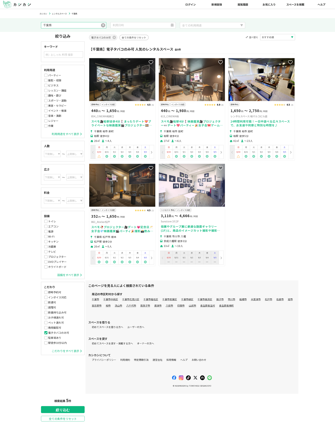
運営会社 (157, 359)
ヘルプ (321, 4)
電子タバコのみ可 (58, 332)
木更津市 (256, 299)
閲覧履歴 (243, 4)
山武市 (192, 305)
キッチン (53, 241)
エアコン (53, 226)
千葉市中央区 (110, 299)
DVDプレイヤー (57, 262)
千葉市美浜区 (205, 299)
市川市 (231, 299)
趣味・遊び (54, 95)
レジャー (53, 121)
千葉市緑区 (187, 299)
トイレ (52, 221)
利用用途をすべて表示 (65, 134)
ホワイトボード (57, 267)
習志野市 (97, 305)
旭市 (290, 299)
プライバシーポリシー (104, 359)
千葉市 (95, 299)
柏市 (108, 305)
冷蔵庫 (52, 246)
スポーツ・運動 (57, 100)
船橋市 (243, 299)
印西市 (181, 305)
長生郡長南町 (226, 305)
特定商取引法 (141, 359)
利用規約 (125, 359)
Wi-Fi (51, 236)
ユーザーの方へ (135, 327)
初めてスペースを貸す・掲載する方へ (112, 343)
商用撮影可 (54, 327)
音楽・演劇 (54, 115)
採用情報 (171, 359)
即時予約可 (54, 292)
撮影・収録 (54, 80)
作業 (50, 126)
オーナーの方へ (145, 343)
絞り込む (63, 410)
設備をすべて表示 (68, 275)
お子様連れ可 (56, 317)
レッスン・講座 (57, 90)
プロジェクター (57, 256)
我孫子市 (145, 305)
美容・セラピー (57, 105)
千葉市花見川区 (130, 299)
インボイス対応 (57, 297)
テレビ (52, 251)
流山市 (118, 305)
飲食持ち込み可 (57, 312)
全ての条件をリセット (63, 419)
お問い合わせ (199, 359)
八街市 (169, 305)
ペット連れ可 (56, 322)
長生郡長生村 (207, 305)
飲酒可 (52, 302)
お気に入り (269, 4)
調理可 (52, 307)
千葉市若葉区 (169, 299)
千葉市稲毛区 (150, 299)
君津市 (158, 305)
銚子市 (220, 299)
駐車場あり (54, 338)
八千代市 (131, 305)
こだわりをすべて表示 (65, 351)
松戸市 (268, 299)
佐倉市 (280, 299)
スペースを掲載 (295, 4)
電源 (50, 231)
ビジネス (53, 85)
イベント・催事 (57, 110)
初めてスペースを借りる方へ (107, 327)
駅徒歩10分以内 (57, 343)
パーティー (54, 75)
